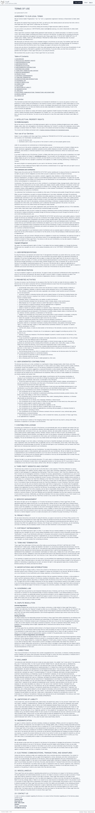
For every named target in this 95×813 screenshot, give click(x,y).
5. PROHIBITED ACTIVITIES (22, 65)
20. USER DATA (19, 90)
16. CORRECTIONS (19, 84)
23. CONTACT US (19, 95)
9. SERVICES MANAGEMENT (22, 72)
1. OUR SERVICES (19, 59)
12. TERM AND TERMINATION (23, 77)
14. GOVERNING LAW (20, 80)
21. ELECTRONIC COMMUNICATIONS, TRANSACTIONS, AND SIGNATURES (34, 92)
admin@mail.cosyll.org (40, 156)
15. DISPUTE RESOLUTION (22, 82)
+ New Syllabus (78, 2)
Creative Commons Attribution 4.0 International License (54, 130)
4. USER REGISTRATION (21, 64)
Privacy (85, 811)
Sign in (90, 2)
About (85, 2)
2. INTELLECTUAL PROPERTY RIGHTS (25, 60)
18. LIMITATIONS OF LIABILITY (23, 87)
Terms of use (91, 811)
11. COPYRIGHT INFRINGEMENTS (23, 75)
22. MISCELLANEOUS (20, 94)
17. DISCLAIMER (19, 85)
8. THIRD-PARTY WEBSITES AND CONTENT (26, 70)
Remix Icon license (73, 127)
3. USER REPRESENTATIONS (22, 62)
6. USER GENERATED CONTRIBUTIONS (25, 67)
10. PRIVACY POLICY (20, 74)
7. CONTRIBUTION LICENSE (22, 69)
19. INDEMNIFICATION (21, 89)
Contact (81, 811)
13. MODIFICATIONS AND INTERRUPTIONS (26, 79)
